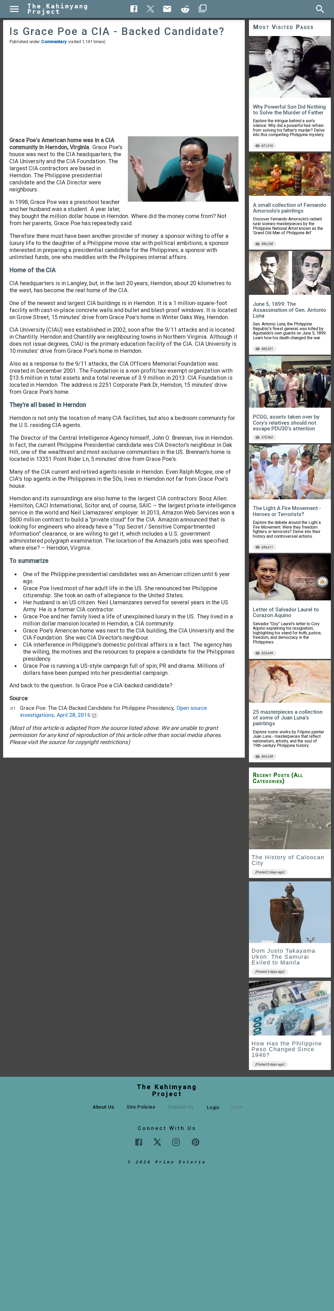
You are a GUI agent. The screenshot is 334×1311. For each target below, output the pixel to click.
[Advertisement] (123, 90)
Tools (236, 1107)
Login (213, 1107)
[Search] (320, 9)
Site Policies (141, 1107)
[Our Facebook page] (138, 1142)
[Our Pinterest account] (195, 1142)
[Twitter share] (150, 8)
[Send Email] (167, 9)
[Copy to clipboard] (185, 9)
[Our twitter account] (157, 1141)
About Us (103, 1107)
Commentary (54, 41)
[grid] (290, 931)
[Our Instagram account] (176, 1142)
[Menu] (14, 9)
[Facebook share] (134, 8)
